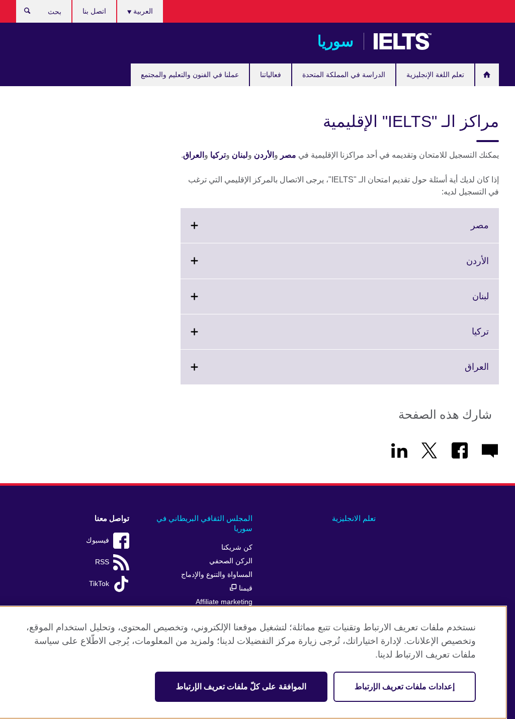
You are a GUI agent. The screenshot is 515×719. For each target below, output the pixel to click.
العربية (142, 11)
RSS (102, 562)
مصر (288, 155)
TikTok (99, 583)
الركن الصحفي (230, 561)
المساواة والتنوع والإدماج (216, 574)
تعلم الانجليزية (354, 518)
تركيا (218, 155)
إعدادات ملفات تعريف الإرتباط (405, 686)
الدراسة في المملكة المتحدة (343, 75)
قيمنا (244, 588)
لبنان (240, 155)
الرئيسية (487, 74)
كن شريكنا (236, 547)
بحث (22, 13)
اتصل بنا (94, 11)
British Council (469, 41)
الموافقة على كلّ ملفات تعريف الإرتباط (241, 686)
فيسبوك (97, 540)
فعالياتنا (270, 75)
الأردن (264, 155)
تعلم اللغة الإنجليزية (435, 75)
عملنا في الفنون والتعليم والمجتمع (190, 75)
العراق (193, 155)
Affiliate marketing (224, 602)
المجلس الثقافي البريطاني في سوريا (204, 523)
